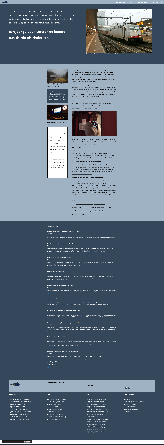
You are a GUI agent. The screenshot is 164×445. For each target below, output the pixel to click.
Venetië (80, 167)
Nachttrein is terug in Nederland (55, 271)
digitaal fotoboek (83, 153)
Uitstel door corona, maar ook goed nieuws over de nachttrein (63, 310)
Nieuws (138, 2)
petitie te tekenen (58, 93)
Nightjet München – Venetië (54, 407)
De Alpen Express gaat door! (93, 416)
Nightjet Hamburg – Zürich (53, 412)
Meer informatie (20, 441)
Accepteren (27, 441)
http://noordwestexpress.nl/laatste (57, 174)
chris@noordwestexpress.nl (134, 409)
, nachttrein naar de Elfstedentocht (20, 419)
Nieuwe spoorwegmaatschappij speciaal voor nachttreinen (62, 298)
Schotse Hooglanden (91, 167)
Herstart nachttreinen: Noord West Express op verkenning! (62, 351)
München (97, 165)
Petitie (51, 91)
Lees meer (49, 239)
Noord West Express (56, 383)
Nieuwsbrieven (128, 404)
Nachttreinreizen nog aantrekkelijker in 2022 (59, 257)
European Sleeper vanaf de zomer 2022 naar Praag (60, 285)
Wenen (108, 165)
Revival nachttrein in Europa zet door (56, 337)
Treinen (132, 2)
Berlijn (158, 2)
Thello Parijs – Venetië (53, 406)
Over (153, 2)
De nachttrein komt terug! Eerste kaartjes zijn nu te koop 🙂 (63, 323)
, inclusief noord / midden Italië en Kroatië (20, 411)
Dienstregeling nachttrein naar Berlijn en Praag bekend (61, 243)
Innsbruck (103, 165)
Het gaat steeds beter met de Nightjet (95, 414)
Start (116, 2)
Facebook (99, 139)
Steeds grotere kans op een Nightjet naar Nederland (90, 204)
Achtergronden (145, 2)
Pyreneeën (75, 167)
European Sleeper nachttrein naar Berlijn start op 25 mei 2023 (63, 231)
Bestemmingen (123, 2)
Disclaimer (127, 411)
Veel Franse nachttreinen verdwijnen (94, 432)
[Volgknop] (126, 388)
